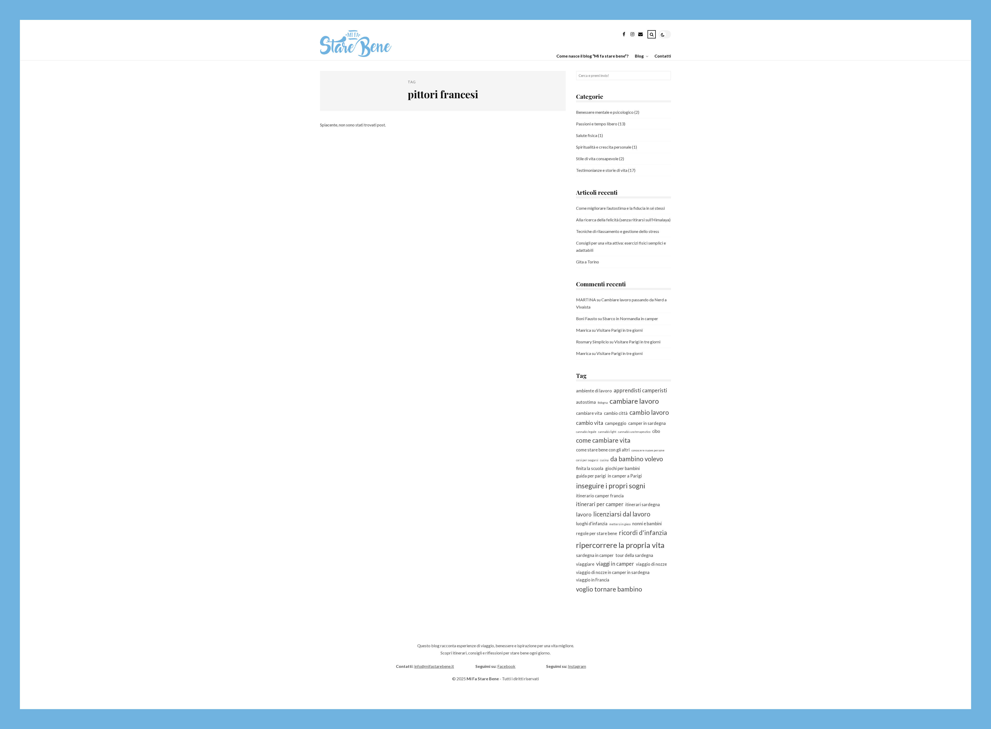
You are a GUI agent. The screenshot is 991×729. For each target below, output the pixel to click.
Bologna (603, 402)
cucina (604, 460)
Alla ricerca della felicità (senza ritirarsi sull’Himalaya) (623, 219)
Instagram (577, 666)
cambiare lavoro (634, 401)
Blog (639, 55)
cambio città (616, 413)
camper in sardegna (647, 423)
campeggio (615, 423)
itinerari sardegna (642, 504)
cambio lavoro (649, 412)
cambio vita (589, 422)
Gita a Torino (587, 261)
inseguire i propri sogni (610, 485)
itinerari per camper (600, 504)
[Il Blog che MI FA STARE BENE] (355, 55)
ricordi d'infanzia (643, 532)
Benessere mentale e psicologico (605, 112)
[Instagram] (632, 35)
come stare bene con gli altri (603, 449)
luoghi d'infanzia (592, 523)
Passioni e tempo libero (596, 123)
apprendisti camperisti (640, 390)
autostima (586, 402)
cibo (656, 431)
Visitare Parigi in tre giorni (619, 330)
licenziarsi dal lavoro (621, 514)
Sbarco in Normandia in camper (630, 318)
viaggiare (585, 564)
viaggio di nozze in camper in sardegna (613, 572)
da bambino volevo (636, 459)
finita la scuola (589, 468)
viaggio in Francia (592, 579)
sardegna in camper (595, 555)
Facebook (506, 666)
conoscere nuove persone (648, 450)
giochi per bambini (622, 468)
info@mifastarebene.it (434, 666)
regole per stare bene (596, 533)
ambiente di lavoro (594, 390)
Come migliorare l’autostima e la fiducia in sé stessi (620, 208)
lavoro (584, 514)
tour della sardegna (634, 555)
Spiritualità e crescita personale (603, 146)
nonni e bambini (647, 523)
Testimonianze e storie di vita (601, 170)
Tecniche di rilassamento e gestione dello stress (617, 231)
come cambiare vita (603, 440)
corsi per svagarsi (587, 460)
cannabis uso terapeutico (634, 431)
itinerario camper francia (600, 495)
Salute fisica (586, 135)
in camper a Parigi (625, 476)
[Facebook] (624, 35)
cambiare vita (589, 413)
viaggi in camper (615, 563)
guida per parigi (591, 476)
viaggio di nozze (651, 564)
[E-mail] (640, 35)
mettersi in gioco (619, 524)
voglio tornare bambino (609, 589)
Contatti (662, 55)
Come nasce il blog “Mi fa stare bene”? (592, 55)
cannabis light (607, 431)
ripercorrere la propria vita (620, 544)
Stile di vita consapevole (597, 158)
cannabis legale (586, 431)
